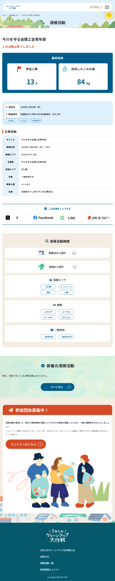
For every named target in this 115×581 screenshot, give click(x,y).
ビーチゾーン (66, 286)
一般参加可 (48, 336)
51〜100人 (48, 317)
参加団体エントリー (50, 569)
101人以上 (66, 317)
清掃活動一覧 (13, 15)
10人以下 (48, 311)
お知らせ (44, 556)
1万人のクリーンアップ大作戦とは (57, 550)
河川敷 (48, 286)
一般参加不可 (66, 336)
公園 (66, 292)
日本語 (96, 7)
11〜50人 (66, 311)
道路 (48, 292)
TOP (4, 15)
